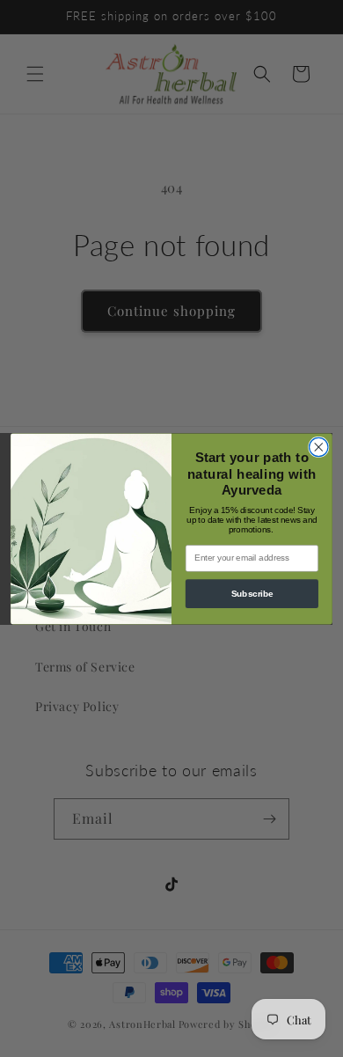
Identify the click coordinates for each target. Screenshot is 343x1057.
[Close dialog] (319, 446)
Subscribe (252, 593)
